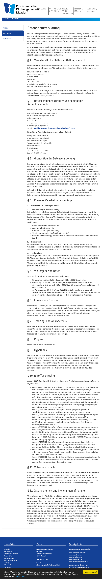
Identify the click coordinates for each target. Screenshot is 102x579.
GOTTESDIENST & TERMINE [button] (55, 10)
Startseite (7, 19)
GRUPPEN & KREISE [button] (78, 10)
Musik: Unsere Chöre (10, 560)
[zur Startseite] (25, 9)
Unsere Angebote (9, 558)
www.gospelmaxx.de (75, 559)
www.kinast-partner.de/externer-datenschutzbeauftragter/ (54, 128)
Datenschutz (7, 33)
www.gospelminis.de (75, 555)
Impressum (7, 38)
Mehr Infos (21, 576)
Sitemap (5, 28)
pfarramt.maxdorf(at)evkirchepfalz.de (48, 565)
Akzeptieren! (91, 571)
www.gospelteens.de (75, 557)
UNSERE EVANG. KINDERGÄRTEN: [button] (67, 11)
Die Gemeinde (8, 551)
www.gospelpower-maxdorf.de (78, 562)
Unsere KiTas (8, 556)
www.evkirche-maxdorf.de (77, 553)
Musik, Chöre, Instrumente (92, 10)
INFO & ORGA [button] (42, 9)
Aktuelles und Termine (11, 554)
